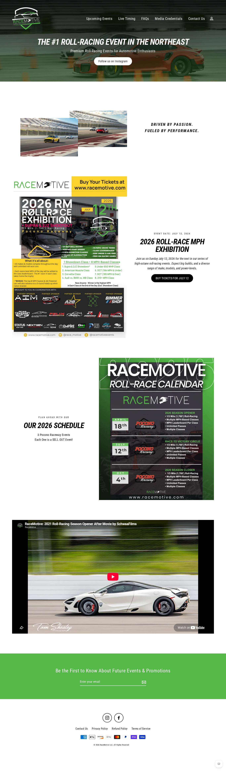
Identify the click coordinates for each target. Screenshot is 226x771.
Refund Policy (120, 728)
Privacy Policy (100, 728)
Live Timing (127, 19)
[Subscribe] (143, 682)
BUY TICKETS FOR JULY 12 (172, 278)
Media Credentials (168, 19)
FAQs (145, 19)
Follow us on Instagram (113, 61)
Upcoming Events (99, 19)
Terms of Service (141, 728)
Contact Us (196, 19)
